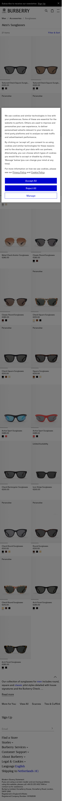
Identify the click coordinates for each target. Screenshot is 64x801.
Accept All (31, 181)
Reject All (31, 188)
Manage (30, 195)
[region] (30, 155)
